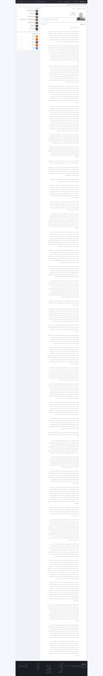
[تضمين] (50, 19)
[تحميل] (47, 19)
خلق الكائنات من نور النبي (31, 16)
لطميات (50, 666)
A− (42, 24)
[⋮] (19, 36)
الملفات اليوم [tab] (33, 8)
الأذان (62, 669)
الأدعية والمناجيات (79, 8)
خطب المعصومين (48, 665)
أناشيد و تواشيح (48, 669)
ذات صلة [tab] (37, 8)
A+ (44, 24)
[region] (28, 20)
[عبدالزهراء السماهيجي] (55, 19)
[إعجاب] (21, 36)
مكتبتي (38, 665)
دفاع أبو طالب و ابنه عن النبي (31, 10)
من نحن (38, 668)
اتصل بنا (38, 669)
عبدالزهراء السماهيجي (72, 14)
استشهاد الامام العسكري (31, 22)
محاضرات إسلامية (60, 672)
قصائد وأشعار (61, 671)
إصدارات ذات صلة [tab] (27, 8)
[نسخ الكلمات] (46, 24)
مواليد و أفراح (49, 668)
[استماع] (78, 18)
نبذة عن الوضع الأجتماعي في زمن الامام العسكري (28, 19)
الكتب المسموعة (48, 672)
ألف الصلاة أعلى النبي (32, 13)
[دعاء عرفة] (45, 19)
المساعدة (37, 666)
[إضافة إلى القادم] (52, 19)
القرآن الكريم (61, 665)
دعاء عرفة (74, 8)
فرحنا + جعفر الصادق (32, 28)
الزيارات (62, 668)
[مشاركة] (57, 19)
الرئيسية (84, 8)
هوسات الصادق (33, 25)
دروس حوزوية (49, 671)
